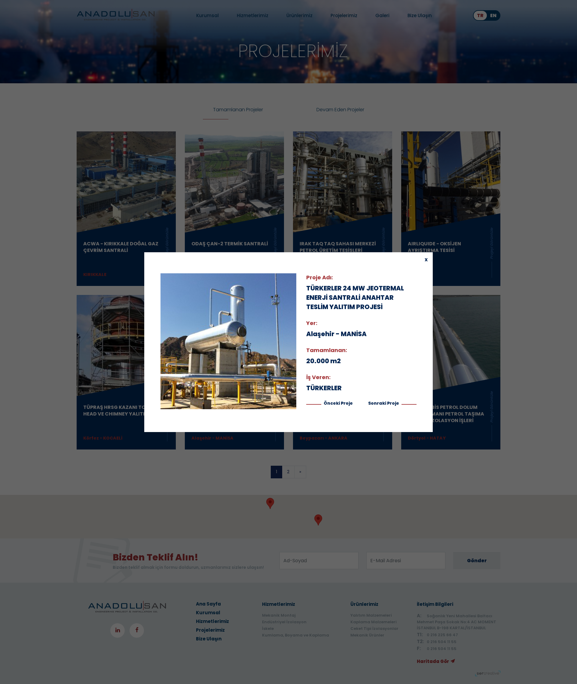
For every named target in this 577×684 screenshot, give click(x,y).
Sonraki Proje (384, 403)
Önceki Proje (338, 403)
